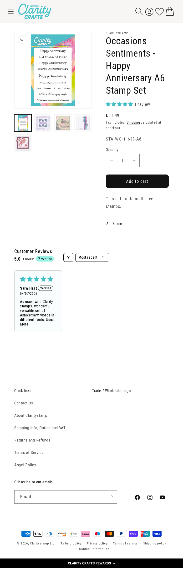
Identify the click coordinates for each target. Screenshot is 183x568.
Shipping (133, 123)
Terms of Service (29, 452)
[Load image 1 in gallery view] (22, 122)
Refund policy (71, 543)
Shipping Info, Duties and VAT (40, 427)
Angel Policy (25, 464)
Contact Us (23, 403)
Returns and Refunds (32, 440)
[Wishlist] (159, 11)
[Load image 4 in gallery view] (83, 122)
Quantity (112, 150)
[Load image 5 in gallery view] (22, 142)
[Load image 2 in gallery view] (42, 122)
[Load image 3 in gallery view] (62, 122)
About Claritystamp (30, 415)
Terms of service (125, 543)
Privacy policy (97, 543)
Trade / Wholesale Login (111, 390)
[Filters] (68, 257)
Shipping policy (154, 543)
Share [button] (117, 223)
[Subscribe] (110, 497)
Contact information (94, 549)
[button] (91, 563)
